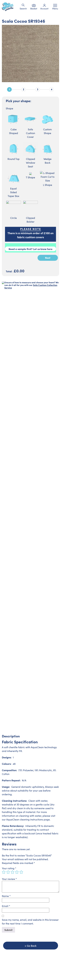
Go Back (31, 945)
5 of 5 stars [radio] (21, 872)
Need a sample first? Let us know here (30, 249)
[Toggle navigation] (55, 5)
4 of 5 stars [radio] (17, 872)
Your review (9, 879)
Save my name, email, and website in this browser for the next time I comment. (30, 921)
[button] (23, 5)
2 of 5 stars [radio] (8, 872)
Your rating (9, 868)
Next (47, 257)
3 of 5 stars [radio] (12, 872)
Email (6, 906)
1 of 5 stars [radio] (4, 872)
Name (6, 896)
